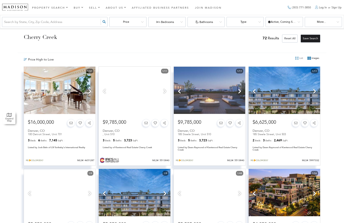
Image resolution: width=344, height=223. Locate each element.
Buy (77, 8)
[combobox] (4, 22)
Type (243, 22)
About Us (114, 8)
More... (321, 22)
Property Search (48, 8)
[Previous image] (29, 92)
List (301, 58)
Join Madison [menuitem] (208, 8)
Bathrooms (206, 22)
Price (126, 22)
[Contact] (71, 123)
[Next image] (89, 92)
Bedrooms (167, 22)
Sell (93, 8)
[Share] (89, 123)
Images (315, 58)
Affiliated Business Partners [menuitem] (160, 8)
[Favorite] (80, 123)
